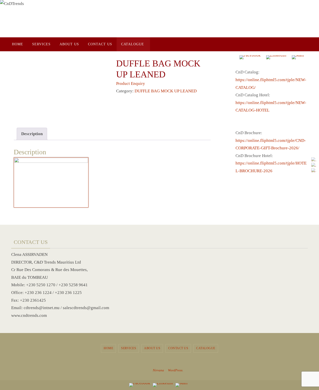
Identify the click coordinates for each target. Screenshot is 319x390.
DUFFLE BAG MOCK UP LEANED (166, 91)
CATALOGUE (205, 348)
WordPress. (175, 370)
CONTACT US (178, 348)
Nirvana (158, 370)
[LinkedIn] (314, 164)
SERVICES (128, 348)
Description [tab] (32, 133)
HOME (108, 348)
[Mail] (314, 170)
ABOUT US (152, 348)
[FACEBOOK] (314, 159)
